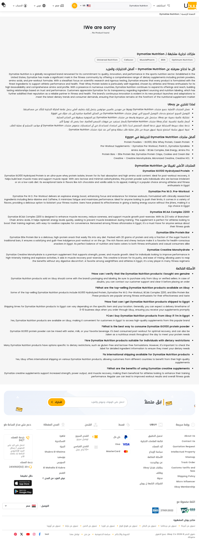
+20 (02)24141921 (19, 467)
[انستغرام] (34, 535)
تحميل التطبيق (155, 436)
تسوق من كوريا (108, 526)
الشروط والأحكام (122, 534)
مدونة (160, 478)
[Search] (74, 5)
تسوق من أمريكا (188, 526)
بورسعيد (61, 457)
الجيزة (62, 447)
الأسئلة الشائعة (155, 457)
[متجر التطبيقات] (23, 484)
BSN (163, 60)
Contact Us (188, 441)
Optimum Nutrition (182, 60)
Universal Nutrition (107, 60)
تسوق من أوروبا (53, 526)
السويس (61, 463)
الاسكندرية (60, 441)
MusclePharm (147, 60)
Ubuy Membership (184, 487)
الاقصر (62, 473)
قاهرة (62, 436)
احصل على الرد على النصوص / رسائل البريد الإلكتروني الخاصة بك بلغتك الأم (15, 451)
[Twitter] (21, 535)
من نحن (87, 534)
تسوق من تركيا (71, 526)
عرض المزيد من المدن (54, 478)
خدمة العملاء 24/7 (17, 439)
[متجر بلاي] (23, 492)
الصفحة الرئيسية (188, 14)
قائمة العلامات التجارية (152, 441)
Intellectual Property (183, 452)
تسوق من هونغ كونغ (128, 526)
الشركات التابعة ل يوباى (151, 484)
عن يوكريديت (156, 463)
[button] (58, 6)
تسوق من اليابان (149, 526)
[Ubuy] (190, 5)
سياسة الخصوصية (102, 534)
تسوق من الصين (90, 526)
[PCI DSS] (187, 510)
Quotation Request (184, 447)
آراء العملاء (157, 447)
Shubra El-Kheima (55, 452)
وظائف (159, 473)
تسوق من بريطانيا (168, 526)
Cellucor (128, 60)
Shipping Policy (186, 476)
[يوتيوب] (27, 535)
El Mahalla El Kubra (54, 468)
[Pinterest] (15, 535)
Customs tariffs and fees (183, 469)
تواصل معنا (74, 534)
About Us (189, 436)
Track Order (188, 463)
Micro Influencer (185, 482)
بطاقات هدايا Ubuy (153, 468)
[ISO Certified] (164, 510)
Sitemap (190, 457)
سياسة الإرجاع (156, 452)
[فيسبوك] (39, 535)
